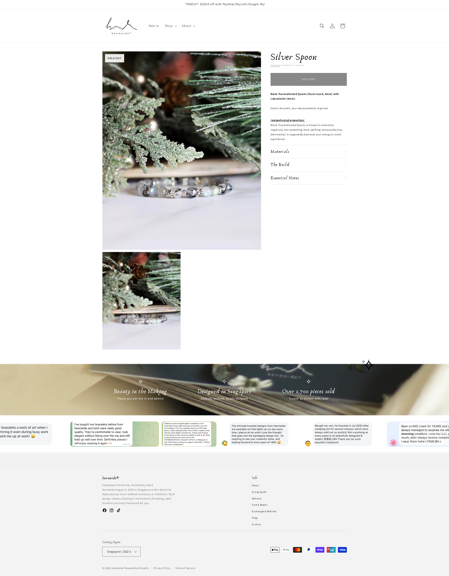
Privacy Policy (162, 567)
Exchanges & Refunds (264, 511)
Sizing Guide (259, 491)
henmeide (117, 568)
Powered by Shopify (136, 568)
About (255, 485)
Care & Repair (260, 504)
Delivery (256, 498)
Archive (256, 524)
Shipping (275, 65)
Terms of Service (185, 567)
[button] (170, 26)
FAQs (254, 517)
